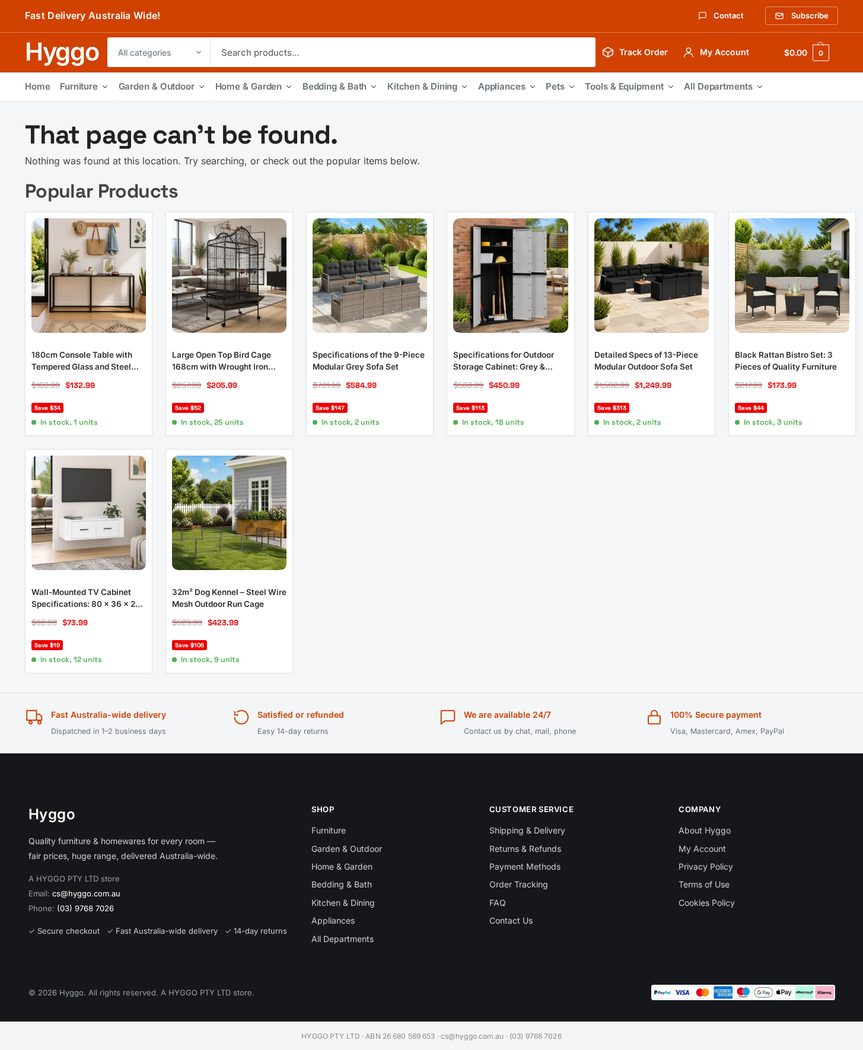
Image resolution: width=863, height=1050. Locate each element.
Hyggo (62, 51)
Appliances (502, 86)
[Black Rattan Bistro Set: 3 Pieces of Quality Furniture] (792, 275)
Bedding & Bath (334, 86)
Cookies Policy (707, 903)
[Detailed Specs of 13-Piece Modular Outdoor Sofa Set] (651, 275)
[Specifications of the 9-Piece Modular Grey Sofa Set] (370, 275)
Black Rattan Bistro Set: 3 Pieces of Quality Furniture (786, 360)
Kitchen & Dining (422, 86)
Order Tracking (518, 884)
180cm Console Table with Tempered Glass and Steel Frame (81, 361)
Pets (555, 86)
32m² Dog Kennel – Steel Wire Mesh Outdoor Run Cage (229, 598)
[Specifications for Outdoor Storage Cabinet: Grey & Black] (510, 275)
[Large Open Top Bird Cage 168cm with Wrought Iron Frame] (229, 275)
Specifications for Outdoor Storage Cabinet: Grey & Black (503, 361)
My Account (702, 849)
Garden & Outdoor (157, 86)
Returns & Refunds (525, 849)
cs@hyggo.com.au (86, 893)
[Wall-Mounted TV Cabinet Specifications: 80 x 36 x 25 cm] (88, 513)
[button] (806, 52)
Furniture (79, 86)
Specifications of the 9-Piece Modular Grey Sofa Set (369, 360)
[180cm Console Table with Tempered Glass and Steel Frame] (88, 275)
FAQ (497, 903)
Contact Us (511, 920)
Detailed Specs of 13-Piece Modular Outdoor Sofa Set (646, 360)
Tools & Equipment (624, 86)
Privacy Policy (706, 866)
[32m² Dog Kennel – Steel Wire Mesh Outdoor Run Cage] (229, 513)
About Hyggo (705, 830)
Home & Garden (248, 86)
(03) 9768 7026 (85, 908)
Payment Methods (525, 866)
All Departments (718, 86)
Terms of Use (704, 884)
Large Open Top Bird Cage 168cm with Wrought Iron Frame (221, 361)
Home (37, 86)
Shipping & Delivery (527, 830)
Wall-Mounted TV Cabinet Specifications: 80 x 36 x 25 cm (85, 598)
